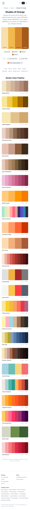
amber (19, 68)
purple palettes (13, 491)
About (2, 483)
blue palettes (4, 489)
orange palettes (5, 493)
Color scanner (19, 479)
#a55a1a (16, 54)
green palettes (12, 489)
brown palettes (21, 489)
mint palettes (15, 498)
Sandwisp (4, 71)
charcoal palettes (23, 498)
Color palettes (4, 477)
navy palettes (22, 496)
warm (5, 68)
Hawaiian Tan (24, 71)
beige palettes (4, 496)
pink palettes (4, 491)
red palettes (21, 491)
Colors (2, 479)
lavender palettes (5, 498)
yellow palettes (14, 493)
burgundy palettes (6, 500)
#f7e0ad (8, 51)
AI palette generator (21, 477)
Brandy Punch (16, 71)
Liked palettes (4, 481)
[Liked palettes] (20, 3)
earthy (10, 68)
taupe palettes (13, 496)
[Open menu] (26, 3)
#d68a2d (23, 51)
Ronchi (10, 71)
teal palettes (22, 493)
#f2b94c (16, 51)
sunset (24, 68)
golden (14, 68)
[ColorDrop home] (3, 3)
